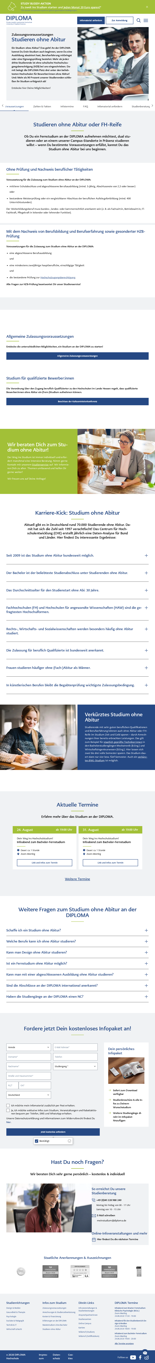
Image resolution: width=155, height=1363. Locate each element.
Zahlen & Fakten (42, 106)
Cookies (70, 1356)
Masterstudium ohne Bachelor (55, 1325)
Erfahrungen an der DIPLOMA (55, 1321)
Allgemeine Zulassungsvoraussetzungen (77, 355)
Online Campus (85, 1323)
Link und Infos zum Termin (45, 862)
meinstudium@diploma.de (111, 1220)
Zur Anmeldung (119, 20)
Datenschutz (57, 1356)
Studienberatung (141, 106)
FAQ (85, 106)
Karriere (82, 1328)
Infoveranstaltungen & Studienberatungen (88, 1309)
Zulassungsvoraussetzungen (54, 1308)
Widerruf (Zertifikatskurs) (89, 1336)
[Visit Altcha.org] (69, 1141)
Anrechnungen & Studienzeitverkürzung (59, 1312)
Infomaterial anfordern (91, 20)
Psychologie (11, 1316)
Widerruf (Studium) (87, 1332)
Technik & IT (11, 1325)
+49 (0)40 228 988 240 (108, 1200)
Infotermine (67, 106)
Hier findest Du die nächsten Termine (117, 1239)
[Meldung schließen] (147, 6)
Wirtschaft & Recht (14, 1329)
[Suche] (139, 20)
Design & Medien (13, 1308)
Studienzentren (85, 1319)
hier (8, 1122)
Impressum (43, 1356)
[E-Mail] (94, 1218)
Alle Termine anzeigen (124, 1343)
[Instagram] (146, 1357)
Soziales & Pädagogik (15, 1321)
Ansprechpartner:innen (88, 1315)
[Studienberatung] (94, 1240)
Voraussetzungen (14, 106)
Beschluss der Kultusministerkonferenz (77, 401)
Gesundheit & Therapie (15, 1312)
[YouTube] (133, 1357)
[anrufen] (93, 1205)
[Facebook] (140, 1357)
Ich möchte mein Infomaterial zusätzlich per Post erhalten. (43, 1105)
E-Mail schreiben (106, 1215)
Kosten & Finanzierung (52, 1316)
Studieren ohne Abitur (52, 1329)
